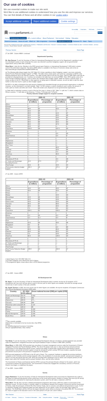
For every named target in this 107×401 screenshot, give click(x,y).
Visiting (67, 38)
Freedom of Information (31, 397)
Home (7, 38)
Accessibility (75, 29)
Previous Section (11, 50)
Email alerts (83, 29)
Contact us (99, 29)
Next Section (10, 394)
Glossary (14, 397)
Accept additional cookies (17, 21)
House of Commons (11, 41)
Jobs (40, 397)
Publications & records (64, 41)
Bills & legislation (42, 41)
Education (75, 38)
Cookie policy (71, 397)
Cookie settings (68, 21)
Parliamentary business (18, 38)
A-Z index (7, 397)
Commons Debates (62, 44)
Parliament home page (17, 44)
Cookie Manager (63, 398)
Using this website (47, 397)
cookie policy (62, 15)
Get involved (60, 38)
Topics (90, 41)
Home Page (80, 50)
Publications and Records (43, 44)
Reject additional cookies (45, 21)
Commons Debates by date (75, 44)
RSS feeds (91, 29)
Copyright (56, 397)
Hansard (53, 44)
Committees (52, 41)
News (85, 41)
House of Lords (23, 41)
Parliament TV (77, 41)
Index (45, 50)
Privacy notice (63, 397)
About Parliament (48, 38)
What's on (32, 41)
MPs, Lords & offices (34, 38)
